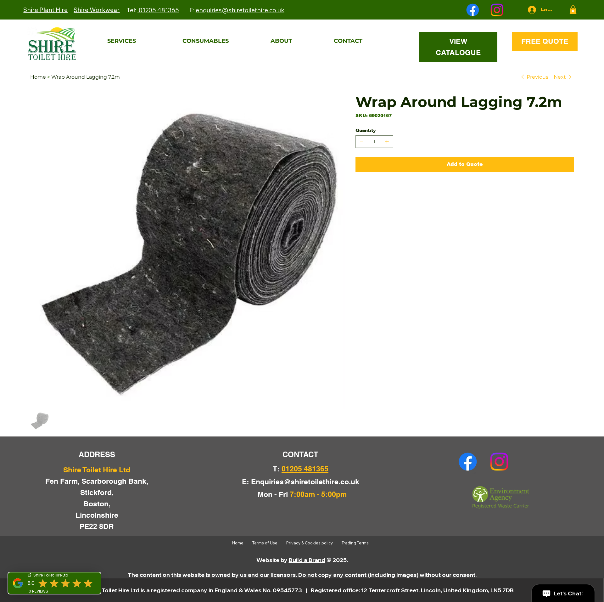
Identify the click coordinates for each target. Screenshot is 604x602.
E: (236, 10)
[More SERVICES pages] (172, 41)
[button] (573, 9)
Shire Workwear (97, 10)
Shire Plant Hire (45, 10)
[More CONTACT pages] (398, 41)
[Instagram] (497, 10)
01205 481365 (158, 10)
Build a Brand (307, 560)
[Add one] (387, 141)
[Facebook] (472, 10)
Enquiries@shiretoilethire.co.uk (305, 481)
